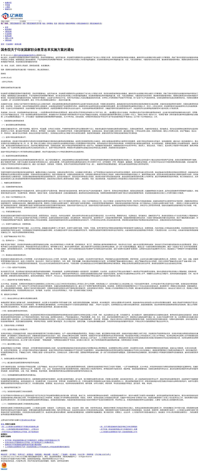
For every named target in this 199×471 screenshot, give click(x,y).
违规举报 (90, 454)
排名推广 (55, 454)
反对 (7, 420)
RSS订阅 (81, 454)
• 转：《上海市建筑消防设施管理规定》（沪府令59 (20, 429)
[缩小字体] (4, 55)
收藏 (17, 420)
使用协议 (30, 454)
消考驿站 (49, 23)
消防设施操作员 (16, 23)
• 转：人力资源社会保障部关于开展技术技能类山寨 (20, 426)
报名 (44, 23)
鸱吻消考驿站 (70, 23)
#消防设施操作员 (82, 23)
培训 (55, 23)
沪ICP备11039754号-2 (103, 454)
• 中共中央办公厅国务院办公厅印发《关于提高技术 (20, 432)
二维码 (7, 7)
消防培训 (61, 23)
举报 (12, 420)
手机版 (7, 5)
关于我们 (12, 454)
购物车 (7, 9)
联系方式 (21, 454)
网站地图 (47, 454)
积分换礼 (73, 454)
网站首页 (4, 454)
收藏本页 (8, 3)
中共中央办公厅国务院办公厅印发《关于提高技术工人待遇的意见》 (30, 442)
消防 (24, 23)
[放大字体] (1, 55)
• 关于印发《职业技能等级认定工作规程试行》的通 (118, 429)
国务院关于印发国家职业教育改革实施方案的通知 (23, 444)
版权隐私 (38, 454)
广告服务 (64, 454)
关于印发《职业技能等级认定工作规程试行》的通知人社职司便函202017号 (32, 440)
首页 (2, 44)
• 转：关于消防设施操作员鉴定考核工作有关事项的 (118, 426)
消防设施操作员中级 (34, 23)
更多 (3, 424)
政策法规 (18, 44)
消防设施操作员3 (96, 23)
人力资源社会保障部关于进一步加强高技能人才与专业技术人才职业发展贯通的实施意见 (37, 447)
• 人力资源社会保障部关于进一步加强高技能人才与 (118, 432)
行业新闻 (9, 44)
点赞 (3, 420)
